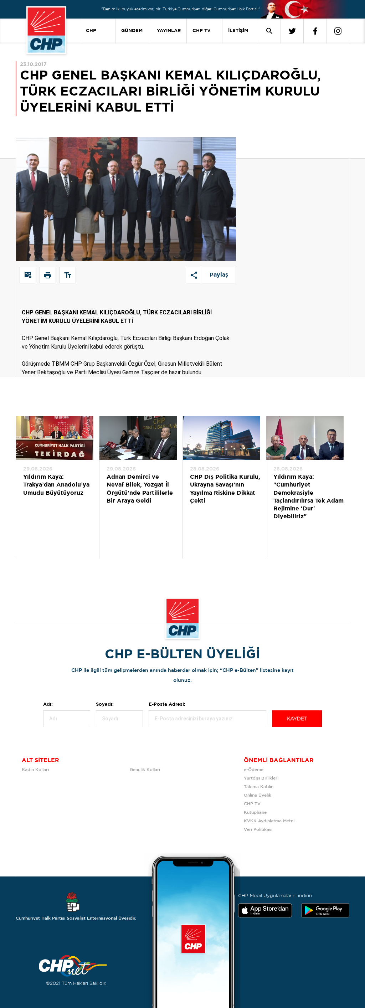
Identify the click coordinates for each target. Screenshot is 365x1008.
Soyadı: (105, 704)
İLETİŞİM (238, 31)
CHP (91, 31)
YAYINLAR (169, 31)
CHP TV (201, 31)
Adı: (48, 704)
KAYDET (297, 719)
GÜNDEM (132, 31)
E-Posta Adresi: (167, 704)
